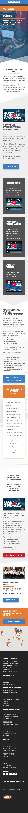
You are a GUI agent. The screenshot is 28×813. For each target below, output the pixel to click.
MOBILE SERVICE (7, 667)
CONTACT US (11, 600)
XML (23, 786)
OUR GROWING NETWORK (9, 767)
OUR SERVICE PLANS (14, 555)
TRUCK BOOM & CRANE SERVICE (11, 695)
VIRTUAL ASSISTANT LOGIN (9, 733)
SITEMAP (20, 786)
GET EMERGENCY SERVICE (9, 750)
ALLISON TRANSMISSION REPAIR (11, 697)
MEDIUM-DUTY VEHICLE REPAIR (10, 663)
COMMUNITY (6, 761)
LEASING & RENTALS (8, 680)
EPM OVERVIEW (7, 718)
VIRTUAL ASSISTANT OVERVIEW (10, 716)
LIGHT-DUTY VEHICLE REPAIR (10, 665)
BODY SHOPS (6, 703)
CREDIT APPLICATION (8, 731)
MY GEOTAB (6, 735)
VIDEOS (5, 726)
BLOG (4, 729)
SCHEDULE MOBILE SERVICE (10, 748)
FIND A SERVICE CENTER (9, 744)
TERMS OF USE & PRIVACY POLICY (10, 786)
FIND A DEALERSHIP (8, 746)
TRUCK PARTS (6, 682)
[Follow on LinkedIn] (12, 774)
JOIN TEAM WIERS (7, 758)
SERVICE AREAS (14, 621)
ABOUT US (5, 756)
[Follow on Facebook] (4, 774)
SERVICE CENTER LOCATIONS (10, 671)
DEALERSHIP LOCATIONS (9, 684)
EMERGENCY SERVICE (8, 669)
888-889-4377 (16, 781)
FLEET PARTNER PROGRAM (9, 690)
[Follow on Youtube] (15, 774)
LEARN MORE (11, 167)
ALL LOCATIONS (7, 765)
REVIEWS (5, 763)
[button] (8, 645)
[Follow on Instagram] (7, 774)
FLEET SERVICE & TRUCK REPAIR (10, 692)
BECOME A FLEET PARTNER (9, 714)
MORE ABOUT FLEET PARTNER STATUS (14, 379)
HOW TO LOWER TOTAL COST (10, 724)
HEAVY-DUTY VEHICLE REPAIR (10, 661)
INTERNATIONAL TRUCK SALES (10, 677)
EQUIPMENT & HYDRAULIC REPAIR (11, 699)
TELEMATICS (6, 705)
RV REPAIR (5, 701)
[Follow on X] (10, 774)
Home (4, 808)
